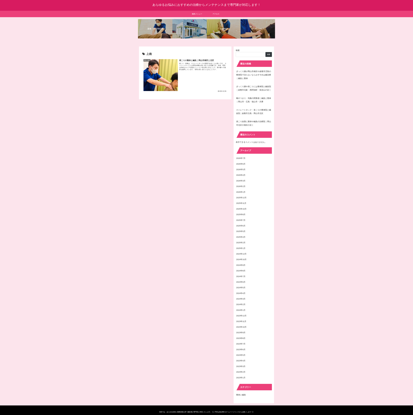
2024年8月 (240, 271)
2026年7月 (240, 158)
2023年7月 (240, 344)
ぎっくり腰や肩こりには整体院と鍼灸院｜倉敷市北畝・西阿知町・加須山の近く (253, 88)
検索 (238, 50)
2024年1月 (240, 310)
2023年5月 (240, 355)
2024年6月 (240, 282)
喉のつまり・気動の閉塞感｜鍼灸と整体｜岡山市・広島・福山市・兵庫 (253, 100)
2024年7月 (240, 276)
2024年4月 (240, 293)
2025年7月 (240, 220)
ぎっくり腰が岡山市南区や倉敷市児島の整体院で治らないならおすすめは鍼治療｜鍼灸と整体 (253, 74)
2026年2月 (240, 186)
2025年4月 (240, 237)
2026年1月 (240, 192)
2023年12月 (241, 316)
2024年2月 (240, 304)
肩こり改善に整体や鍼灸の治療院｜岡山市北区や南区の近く (253, 123)
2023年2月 (240, 372)
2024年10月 (241, 259)
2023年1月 (240, 378)
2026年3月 (240, 181)
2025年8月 (240, 214)
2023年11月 (241, 321)
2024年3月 (240, 299)
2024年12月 (241, 254)
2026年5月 (240, 169)
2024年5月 (240, 288)
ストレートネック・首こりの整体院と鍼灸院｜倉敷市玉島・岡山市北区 (253, 111)
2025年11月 (241, 203)
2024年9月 (240, 265)
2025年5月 (240, 231)
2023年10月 (241, 327)
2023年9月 (240, 332)
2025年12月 (241, 198)
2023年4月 (240, 361)
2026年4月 (240, 175)
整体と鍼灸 (241, 395)
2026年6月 (240, 164)
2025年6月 (240, 226)
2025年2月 (240, 243)
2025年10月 (241, 209)
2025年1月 (240, 248)
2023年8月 (240, 338)
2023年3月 (240, 366)
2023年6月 (240, 349)
